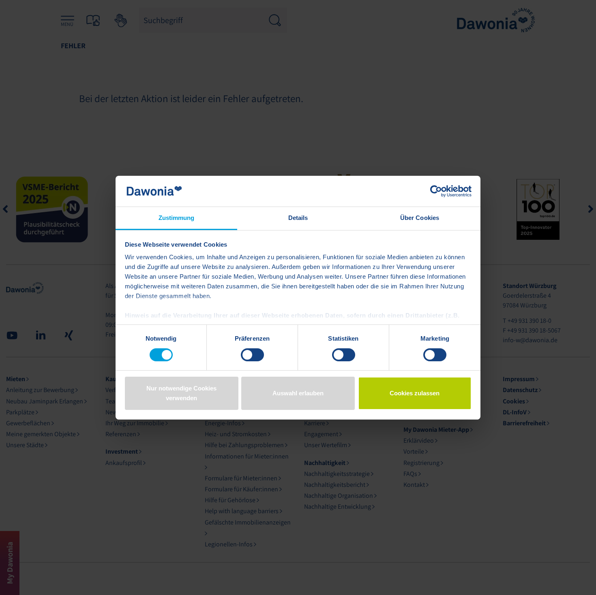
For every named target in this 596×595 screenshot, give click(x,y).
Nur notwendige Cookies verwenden (181, 393)
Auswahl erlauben (298, 393)
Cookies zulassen (414, 393)
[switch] (252, 354)
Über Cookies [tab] (419, 217)
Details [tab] (298, 217)
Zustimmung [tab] (177, 217)
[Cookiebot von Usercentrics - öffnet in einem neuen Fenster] (436, 191)
